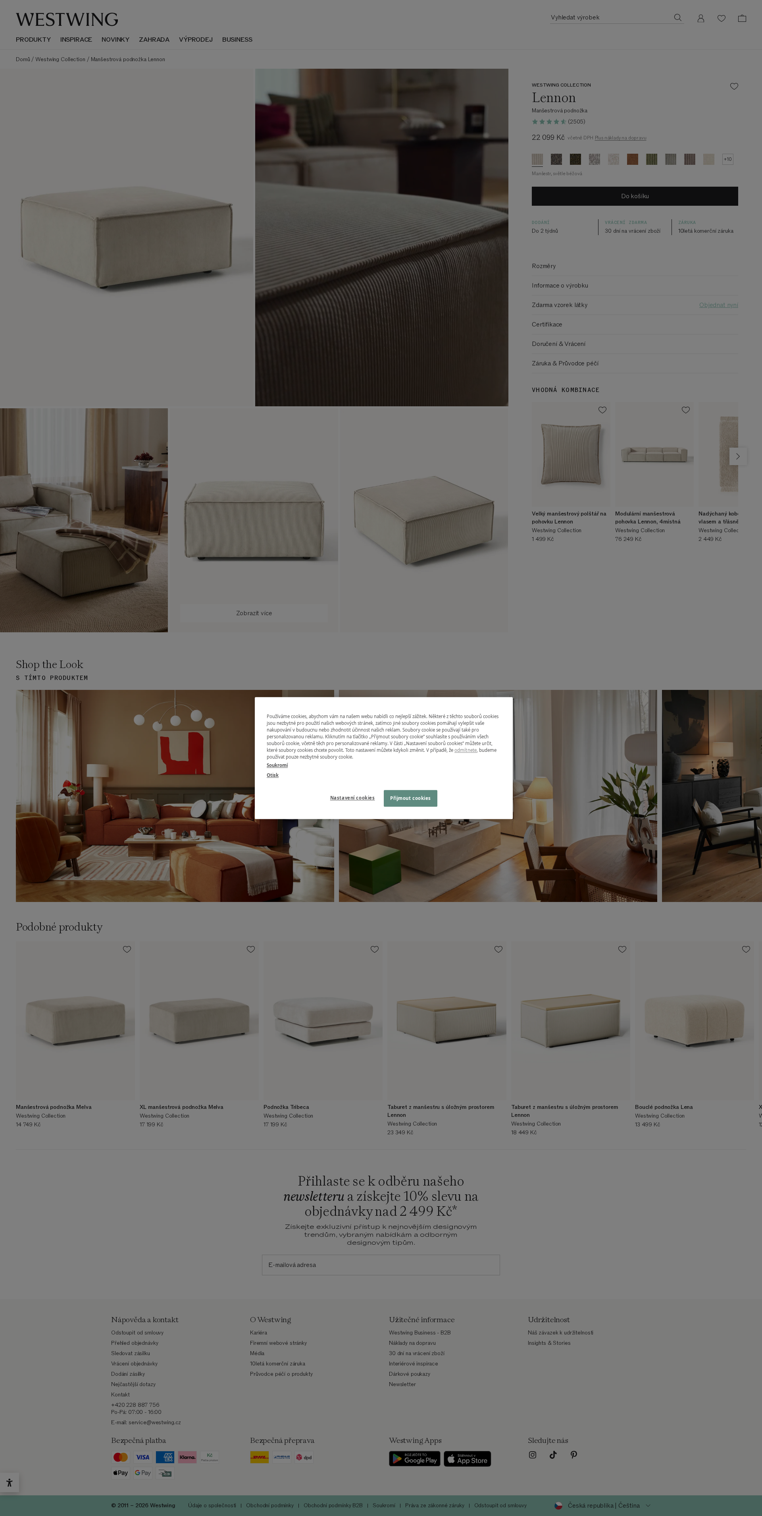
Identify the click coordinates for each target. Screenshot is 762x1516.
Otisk (273, 775)
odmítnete (465, 750)
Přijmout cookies (410, 798)
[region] (384, 758)
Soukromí (277, 765)
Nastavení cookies (352, 798)
